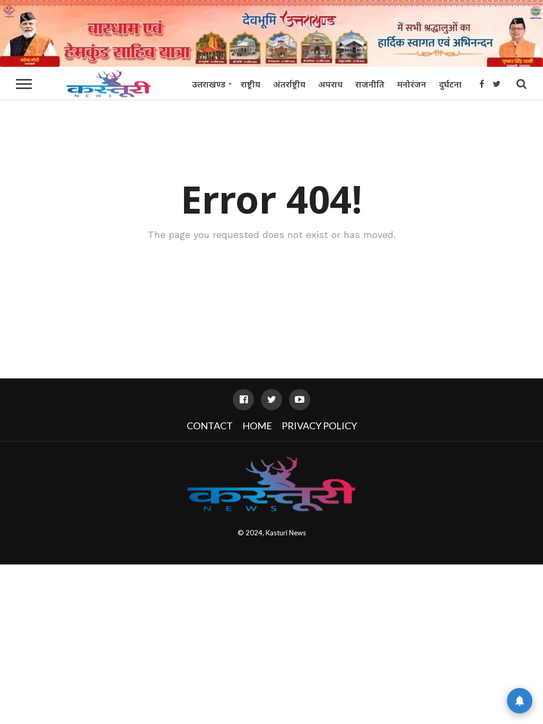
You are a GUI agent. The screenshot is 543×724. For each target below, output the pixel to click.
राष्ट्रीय (250, 84)
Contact (210, 425)
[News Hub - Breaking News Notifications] (519, 700)
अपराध (330, 84)
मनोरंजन (411, 84)
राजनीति (369, 84)
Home (257, 425)
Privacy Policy (319, 425)
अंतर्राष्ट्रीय (289, 84)
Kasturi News (286, 532)
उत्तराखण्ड (208, 84)
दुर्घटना (450, 84)
